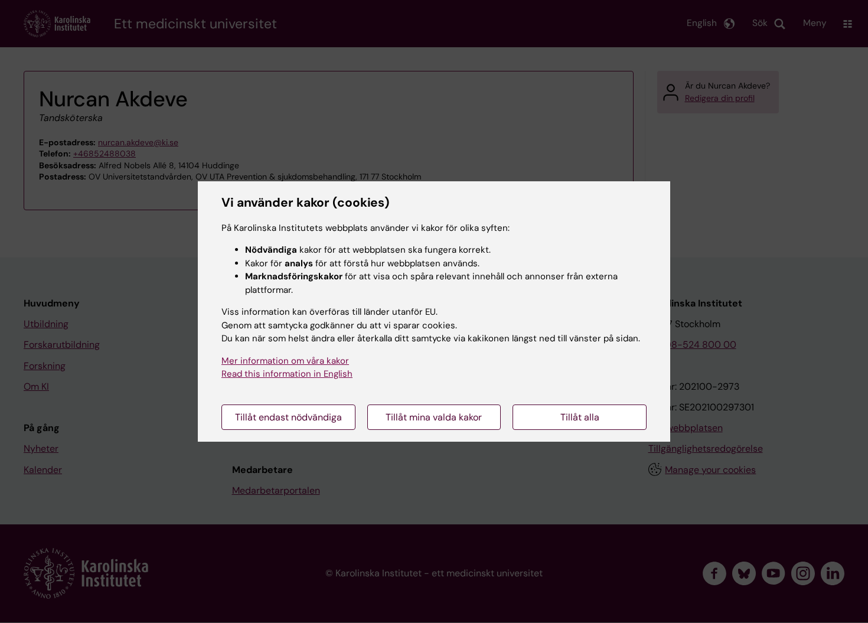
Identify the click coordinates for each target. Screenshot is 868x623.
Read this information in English (287, 374)
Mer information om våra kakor (285, 361)
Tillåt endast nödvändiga (288, 417)
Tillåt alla (579, 417)
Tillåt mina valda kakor (434, 417)
